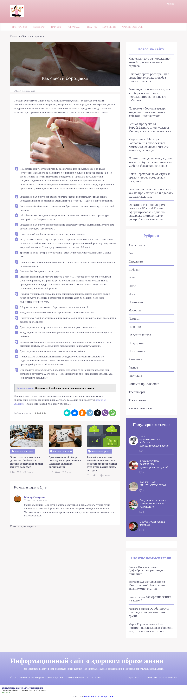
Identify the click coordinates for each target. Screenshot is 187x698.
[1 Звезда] (35, 413)
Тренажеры (137, 392)
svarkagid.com (106, 696)
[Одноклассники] (82, 412)
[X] (97, 412)
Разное (133, 367)
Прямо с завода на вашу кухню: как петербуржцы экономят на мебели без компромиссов (151, 162)
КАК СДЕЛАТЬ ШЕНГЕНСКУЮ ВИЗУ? (153, 483)
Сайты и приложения (144, 384)
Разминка (135, 359)
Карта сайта (133, 677)
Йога (132, 294)
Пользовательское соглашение (161, 677)
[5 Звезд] (45, 413)
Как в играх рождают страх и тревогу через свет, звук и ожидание (149, 177)
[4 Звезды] (42, 413)
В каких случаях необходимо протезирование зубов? (154, 464)
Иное (132, 286)
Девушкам (39, 26)
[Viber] (105, 412)
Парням (56, 26)
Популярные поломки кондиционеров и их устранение (153, 503)
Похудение (109, 26)
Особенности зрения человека (152, 523)
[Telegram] (89, 412)
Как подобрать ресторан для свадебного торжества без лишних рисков (149, 77)
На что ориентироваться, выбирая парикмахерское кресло (154, 440)
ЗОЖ (132, 278)
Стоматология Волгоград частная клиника (18, 690)
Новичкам (73, 26)
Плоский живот (140, 335)
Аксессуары (137, 245)
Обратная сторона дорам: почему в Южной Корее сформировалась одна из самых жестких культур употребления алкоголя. (147, 212)
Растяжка (135, 375)
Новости (135, 310)
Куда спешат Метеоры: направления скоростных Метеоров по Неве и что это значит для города (149, 144)
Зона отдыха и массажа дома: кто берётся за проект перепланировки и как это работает (150, 95)
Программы (137, 351)
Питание (91, 26)
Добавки (135, 269)
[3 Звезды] (40, 413)
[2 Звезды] (38, 413)
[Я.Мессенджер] (67, 412)
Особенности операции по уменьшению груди (149, 612)
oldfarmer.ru (90, 696)
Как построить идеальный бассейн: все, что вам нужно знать (151, 627)
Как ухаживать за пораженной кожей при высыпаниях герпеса (150, 62)
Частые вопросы (132, 26)
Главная (170, 3)
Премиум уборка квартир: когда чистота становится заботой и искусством (147, 112)
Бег (131, 253)
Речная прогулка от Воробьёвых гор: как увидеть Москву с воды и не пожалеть (150, 127)
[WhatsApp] (112, 412)
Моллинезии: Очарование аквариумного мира (147, 586)
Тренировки (19, 26)
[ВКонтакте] (74, 412)
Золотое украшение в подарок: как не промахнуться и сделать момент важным (151, 192)
